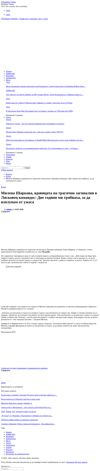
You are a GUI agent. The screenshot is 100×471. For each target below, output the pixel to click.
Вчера (8, 163)
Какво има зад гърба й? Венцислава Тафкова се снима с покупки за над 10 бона (39, 103)
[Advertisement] (45, 27)
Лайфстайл (10, 73)
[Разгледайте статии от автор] (6, 380)
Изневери (10, 76)
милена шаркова (41, 368)
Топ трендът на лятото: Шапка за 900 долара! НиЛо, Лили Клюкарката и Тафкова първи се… (45, 95)
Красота (9, 159)
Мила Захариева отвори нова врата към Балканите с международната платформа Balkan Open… (46, 86)
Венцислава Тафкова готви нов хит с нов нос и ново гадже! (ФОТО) (34, 132)
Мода (8, 80)
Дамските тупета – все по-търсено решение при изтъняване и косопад (35, 124)
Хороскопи (10, 155)
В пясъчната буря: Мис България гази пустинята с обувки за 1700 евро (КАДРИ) (39, 111)
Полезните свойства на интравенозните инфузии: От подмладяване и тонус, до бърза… (42, 148)
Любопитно (11, 78)
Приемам (70, 462)
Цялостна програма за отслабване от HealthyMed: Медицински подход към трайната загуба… (45, 140)
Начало (9, 71)
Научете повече (81, 462)
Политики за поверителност (17, 454)
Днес (8, 82)
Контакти (10, 452)
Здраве (8, 157)
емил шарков (28, 368)
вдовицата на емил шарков (12, 368)
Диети (8, 117)
